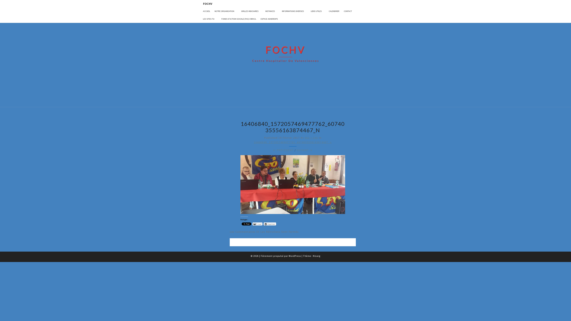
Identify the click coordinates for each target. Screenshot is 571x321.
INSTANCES (270, 11)
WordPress (295, 255)
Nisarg (316, 255)
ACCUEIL (206, 11)
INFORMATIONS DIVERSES (293, 11)
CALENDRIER (334, 11)
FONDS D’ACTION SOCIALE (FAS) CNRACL (238, 19)
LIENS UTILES (316, 11)
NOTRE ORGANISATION (224, 11)
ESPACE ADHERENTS (269, 19)
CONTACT (348, 11)
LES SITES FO (208, 19)
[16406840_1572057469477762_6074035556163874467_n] (292, 185)
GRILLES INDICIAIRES (250, 11)
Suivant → (305, 150)
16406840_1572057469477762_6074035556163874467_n (293, 142)
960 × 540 (311, 137)
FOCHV (207, 3)
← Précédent (283, 150)
